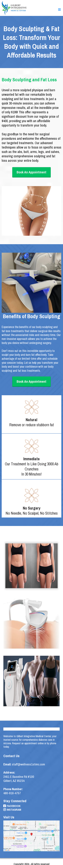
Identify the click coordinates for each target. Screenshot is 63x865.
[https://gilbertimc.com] (14, 7)
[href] (31, 835)
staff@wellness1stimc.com (28, 764)
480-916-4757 (12, 793)
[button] (59, 9)
